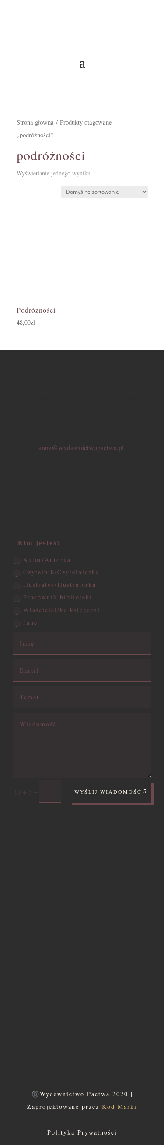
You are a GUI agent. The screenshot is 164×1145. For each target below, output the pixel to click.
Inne (30, 622)
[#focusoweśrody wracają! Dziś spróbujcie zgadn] (22, 920)
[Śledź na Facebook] (146, 99)
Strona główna (35, 122)
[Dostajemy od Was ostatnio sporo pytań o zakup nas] (46, 920)
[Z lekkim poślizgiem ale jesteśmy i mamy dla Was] (70, 920)
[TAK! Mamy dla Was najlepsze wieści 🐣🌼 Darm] (141, 920)
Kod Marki (119, 1106)
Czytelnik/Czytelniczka (61, 572)
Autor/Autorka (47, 560)
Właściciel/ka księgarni (61, 610)
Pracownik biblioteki (57, 597)
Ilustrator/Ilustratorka (59, 584)
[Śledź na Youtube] (146, 132)
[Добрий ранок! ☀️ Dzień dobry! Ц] (118, 920)
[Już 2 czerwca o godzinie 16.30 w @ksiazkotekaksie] (94, 920)
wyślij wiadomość (108, 791)
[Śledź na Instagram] (146, 117)
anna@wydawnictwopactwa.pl (81, 447)
